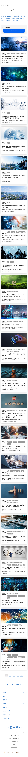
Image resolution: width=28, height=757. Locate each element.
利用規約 (14, 744)
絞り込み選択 (14, 31)
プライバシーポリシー (14, 735)
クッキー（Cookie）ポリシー (14, 741)
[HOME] (9, 2)
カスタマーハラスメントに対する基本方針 (14, 732)
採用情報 (5, 700)
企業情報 (5, 707)
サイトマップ (14, 747)
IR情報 (4, 703)
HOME (3, 5)
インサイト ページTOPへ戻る (14, 685)
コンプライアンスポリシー (14, 738)
